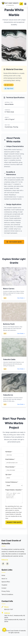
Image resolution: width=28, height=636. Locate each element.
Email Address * (10, 459)
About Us (4, 578)
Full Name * (8, 451)
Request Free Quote (14, 522)
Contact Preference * (11, 482)
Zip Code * (8, 474)
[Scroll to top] (4, 630)
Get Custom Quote (15, 242)
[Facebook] (3, 563)
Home (3, 575)
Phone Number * (10, 467)
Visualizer (4, 585)
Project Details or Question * (13, 490)
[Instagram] (7, 563)
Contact (4, 588)
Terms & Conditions (7, 594)
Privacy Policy (6, 591)
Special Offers (6, 581)
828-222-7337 (8, 609)
